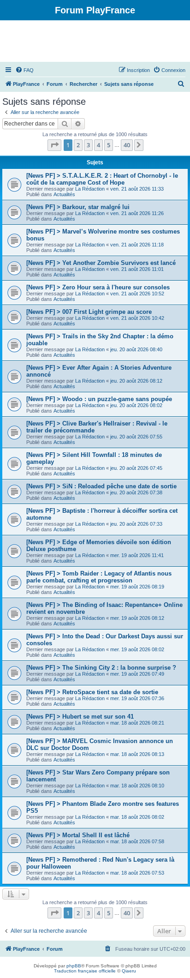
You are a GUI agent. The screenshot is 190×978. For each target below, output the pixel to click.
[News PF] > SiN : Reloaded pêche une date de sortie (101, 486)
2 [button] (78, 145)
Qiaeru (129, 970)
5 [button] (108, 145)
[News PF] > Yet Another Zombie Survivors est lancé (101, 262)
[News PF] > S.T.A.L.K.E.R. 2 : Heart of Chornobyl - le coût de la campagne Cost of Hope (102, 179)
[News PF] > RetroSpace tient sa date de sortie (92, 692)
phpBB (73, 965)
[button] (54, 144)
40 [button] (127, 145)
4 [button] (98, 145)
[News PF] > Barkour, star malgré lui (78, 207)
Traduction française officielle (85, 970)
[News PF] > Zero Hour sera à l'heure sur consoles (98, 287)
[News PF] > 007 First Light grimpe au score (89, 311)
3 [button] (88, 145)
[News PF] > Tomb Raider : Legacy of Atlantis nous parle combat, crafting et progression (99, 577)
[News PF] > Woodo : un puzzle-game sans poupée (99, 399)
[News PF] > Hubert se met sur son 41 (80, 716)
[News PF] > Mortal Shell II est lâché (78, 835)
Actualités (64, 194)
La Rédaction (90, 189)
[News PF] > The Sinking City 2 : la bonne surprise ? (101, 667)
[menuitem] (24, 70)
